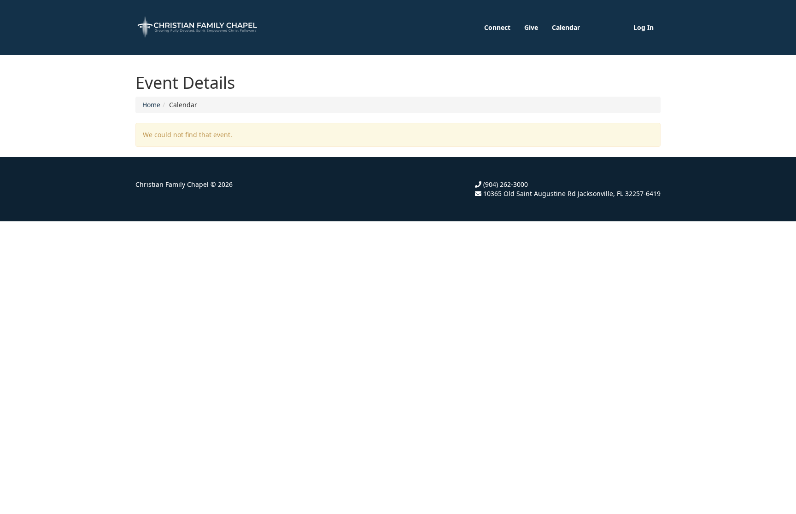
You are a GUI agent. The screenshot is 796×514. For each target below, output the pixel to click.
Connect (497, 27)
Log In (643, 27)
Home (151, 104)
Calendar (566, 27)
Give (531, 27)
